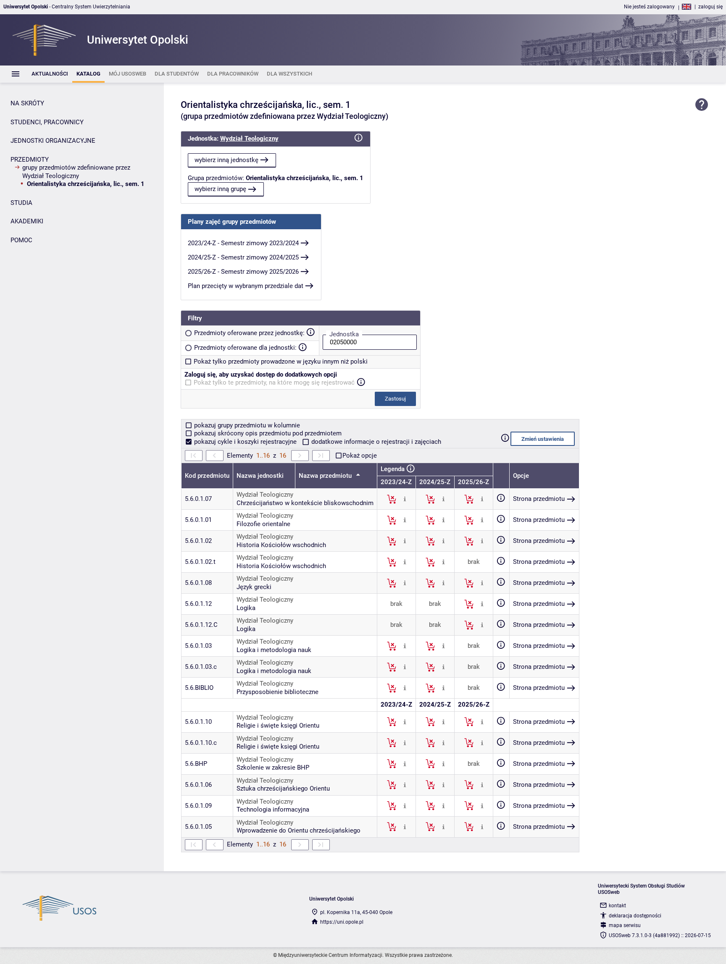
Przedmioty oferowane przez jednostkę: (249, 333)
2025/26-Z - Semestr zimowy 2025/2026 (243, 271)
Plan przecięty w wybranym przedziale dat (245, 286)
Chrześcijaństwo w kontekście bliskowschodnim (305, 503)
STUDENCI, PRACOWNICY (47, 122)
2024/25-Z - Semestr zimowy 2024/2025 (243, 257)
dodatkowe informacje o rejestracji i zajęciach (375, 441)
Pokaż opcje (359, 455)
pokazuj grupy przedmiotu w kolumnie (246, 425)
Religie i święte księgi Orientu (278, 725)
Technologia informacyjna (273, 809)
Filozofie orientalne (263, 524)
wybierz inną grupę (220, 189)
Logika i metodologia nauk (274, 650)
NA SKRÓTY (27, 103)
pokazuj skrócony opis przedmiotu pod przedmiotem (267, 433)
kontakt (617, 906)
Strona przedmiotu (539, 499)
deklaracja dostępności (635, 916)
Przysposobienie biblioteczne (277, 692)
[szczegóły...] (405, 499)
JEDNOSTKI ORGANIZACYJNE (53, 140)
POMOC (21, 240)
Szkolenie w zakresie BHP (273, 767)
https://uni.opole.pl (341, 922)
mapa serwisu (625, 925)
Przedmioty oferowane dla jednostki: (245, 347)
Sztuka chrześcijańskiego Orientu (283, 788)
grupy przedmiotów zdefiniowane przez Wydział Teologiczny (76, 172)
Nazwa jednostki (260, 475)
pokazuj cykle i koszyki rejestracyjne (245, 441)
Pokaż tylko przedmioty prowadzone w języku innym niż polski (281, 361)
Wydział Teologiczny (249, 138)
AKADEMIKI (27, 221)
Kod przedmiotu (207, 475)
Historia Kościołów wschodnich (281, 545)
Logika (246, 608)
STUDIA (21, 203)
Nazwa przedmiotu (326, 475)
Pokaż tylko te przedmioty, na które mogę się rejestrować (274, 382)
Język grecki (254, 587)
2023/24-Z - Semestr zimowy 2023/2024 (243, 243)
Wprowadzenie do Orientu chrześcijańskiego (298, 830)
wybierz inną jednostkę (226, 160)
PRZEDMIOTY (30, 159)
